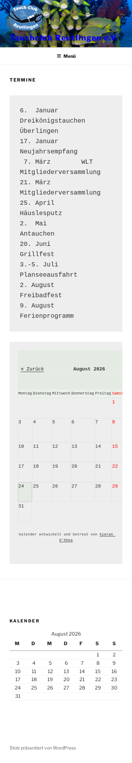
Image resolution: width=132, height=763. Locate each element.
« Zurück (32, 369)
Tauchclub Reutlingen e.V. (64, 37)
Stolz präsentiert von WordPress (43, 747)
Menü (69, 56)
